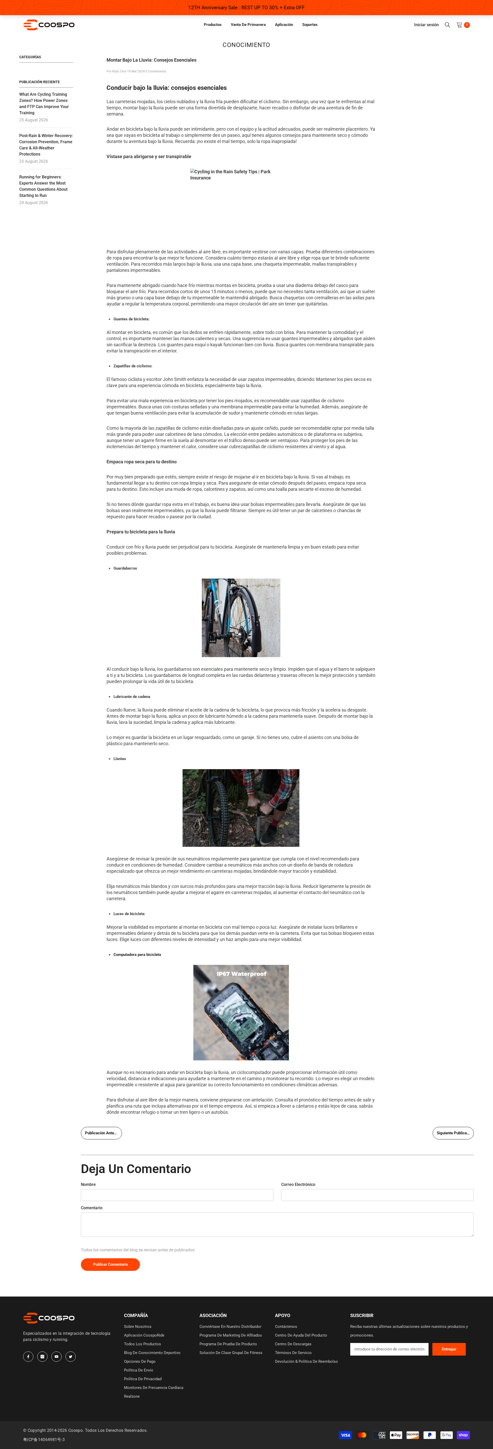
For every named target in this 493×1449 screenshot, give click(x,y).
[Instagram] (42, 1356)
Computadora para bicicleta (137, 954)
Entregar (449, 1349)
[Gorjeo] (70, 1356)
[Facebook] (28, 1356)
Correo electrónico (298, 1184)
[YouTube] (56, 1356)
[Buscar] (447, 25)
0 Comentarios (156, 71)
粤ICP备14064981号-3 (44, 1439)
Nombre (88, 1184)
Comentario (91, 1207)
